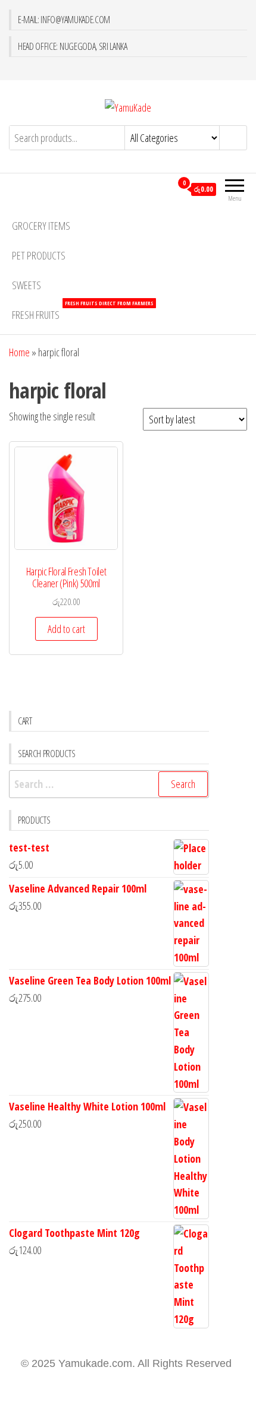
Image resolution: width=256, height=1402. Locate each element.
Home (19, 352)
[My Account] (162, 189)
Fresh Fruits (83, 311)
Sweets (26, 285)
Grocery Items (41, 226)
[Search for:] (109, 784)
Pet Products (38, 255)
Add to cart (66, 629)
